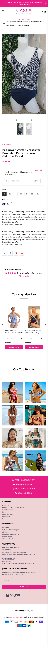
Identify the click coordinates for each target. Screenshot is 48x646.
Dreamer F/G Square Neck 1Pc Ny (14, 331)
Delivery (5, 527)
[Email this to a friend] (22, 253)
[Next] (31, 120)
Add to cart (14, 347)
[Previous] (17, 120)
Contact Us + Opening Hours (13, 507)
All (28, 19)
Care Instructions (8, 510)
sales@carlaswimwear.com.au (14, 552)
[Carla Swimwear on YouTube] (18, 596)
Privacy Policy (7, 537)
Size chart (39, 170)
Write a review (24, 276)
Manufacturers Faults (10, 534)
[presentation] (2, 324)
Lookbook (6, 516)
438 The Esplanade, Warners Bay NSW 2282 (19, 563)
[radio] (4, 194)
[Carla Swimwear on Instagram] (7, 596)
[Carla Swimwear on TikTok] (15, 596)
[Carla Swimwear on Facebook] (3, 596)
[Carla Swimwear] (24, 11)
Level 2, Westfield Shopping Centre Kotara (18, 554)
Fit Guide (5, 532)
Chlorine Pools (8, 539)
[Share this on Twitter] (4, 253)
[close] (46, 3)
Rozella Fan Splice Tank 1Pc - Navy (33, 331)
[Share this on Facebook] (10, 253)
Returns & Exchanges (10, 530)
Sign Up (24, 587)
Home (21, 19)
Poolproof (6, 144)
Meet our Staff (7, 514)
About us (5, 505)
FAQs (4, 512)
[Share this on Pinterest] (16, 253)
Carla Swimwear (16, 617)
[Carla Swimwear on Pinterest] (11, 596)
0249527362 (6, 550)
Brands (5, 519)
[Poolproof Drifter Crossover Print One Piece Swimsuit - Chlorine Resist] (24, 74)
